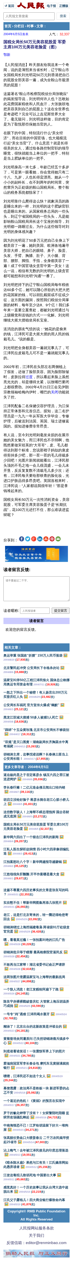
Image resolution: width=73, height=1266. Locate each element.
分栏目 (19, 26)
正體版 (63, 6)
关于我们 (36, 1235)
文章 (39, 26)
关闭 (54, 392)
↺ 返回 (10, 6)
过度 (29, 377)
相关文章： (13, 647)
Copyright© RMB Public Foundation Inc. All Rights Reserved (36, 1215)
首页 (7, 26)
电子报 (51, 6)
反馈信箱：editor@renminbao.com (36, 1243)
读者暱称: (11, 611)
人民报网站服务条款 (36, 1228)
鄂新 (6, 55)
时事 (30, 26)
